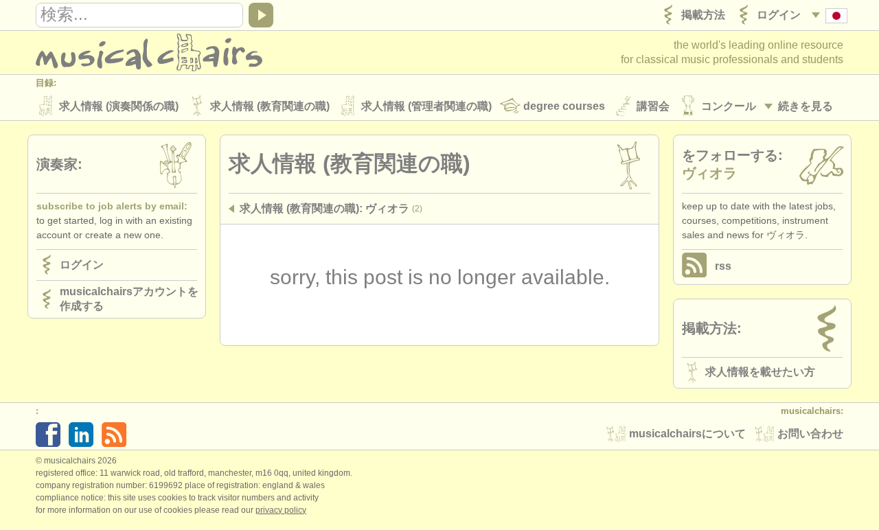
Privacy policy (280, 510)
